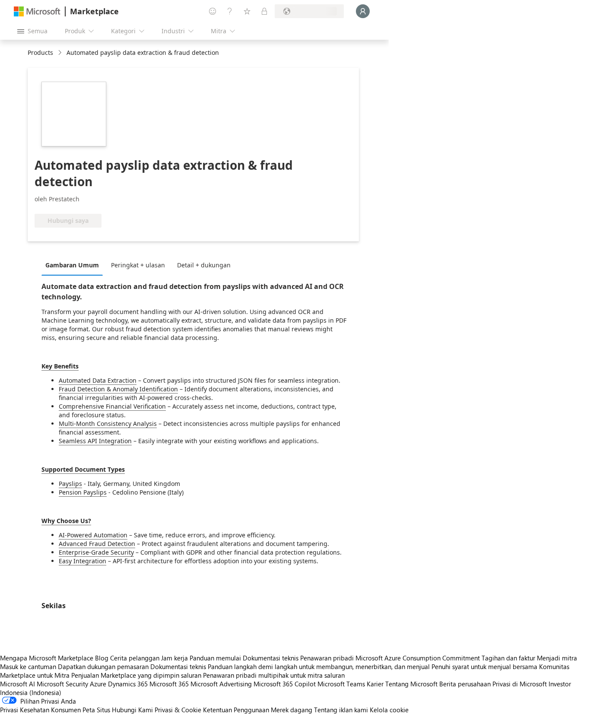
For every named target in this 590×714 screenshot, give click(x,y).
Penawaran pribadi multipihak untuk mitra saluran (274, 675)
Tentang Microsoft (411, 683)
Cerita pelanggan (134, 658)
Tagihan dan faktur (508, 658)
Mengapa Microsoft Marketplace (46, 658)
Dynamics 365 (128, 683)
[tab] (74, 264)
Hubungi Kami (132, 709)
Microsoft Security (62, 683)
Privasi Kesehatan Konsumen (40, 709)
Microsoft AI (17, 683)
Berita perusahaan (465, 683)
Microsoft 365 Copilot (285, 683)
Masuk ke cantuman (28, 666)
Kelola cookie (389, 709)
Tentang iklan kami (341, 709)
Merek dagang (291, 709)
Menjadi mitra (557, 658)
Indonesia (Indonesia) (30, 692)
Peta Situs (96, 709)
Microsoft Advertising (221, 683)
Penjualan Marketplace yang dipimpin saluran (136, 675)
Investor (560, 683)
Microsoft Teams (341, 683)
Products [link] (40, 52)
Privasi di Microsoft (519, 683)
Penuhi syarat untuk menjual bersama (484, 666)
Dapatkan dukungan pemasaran (103, 666)
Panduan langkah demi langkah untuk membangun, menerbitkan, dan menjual (319, 666)
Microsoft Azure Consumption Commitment (418, 658)
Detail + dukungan (204, 265)
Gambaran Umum (72, 265)
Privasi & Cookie (178, 709)
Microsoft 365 (169, 683)
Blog (101, 658)
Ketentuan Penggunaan (236, 709)
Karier (375, 683)
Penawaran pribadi (327, 658)
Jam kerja (174, 658)
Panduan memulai (215, 658)
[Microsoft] (37, 11)
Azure (98, 683)
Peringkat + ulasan (138, 265)
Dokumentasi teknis (270, 658)
